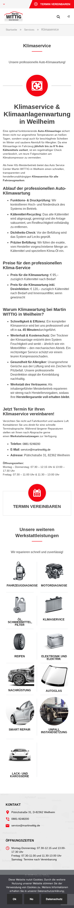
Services (29, 29)
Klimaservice (54, 619)
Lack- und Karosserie (20, 775)
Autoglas (54, 690)
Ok (14, 899)
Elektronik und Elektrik (54, 658)
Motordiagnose (54, 585)
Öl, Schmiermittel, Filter (20, 622)
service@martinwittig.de (35, 449)
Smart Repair (20, 729)
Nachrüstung (20, 690)
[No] (63, 891)
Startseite (11, 29)
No (31, 899)
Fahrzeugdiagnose (20, 585)
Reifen (20, 656)
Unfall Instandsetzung (54, 731)
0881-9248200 (31, 443)
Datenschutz (54, 899)
